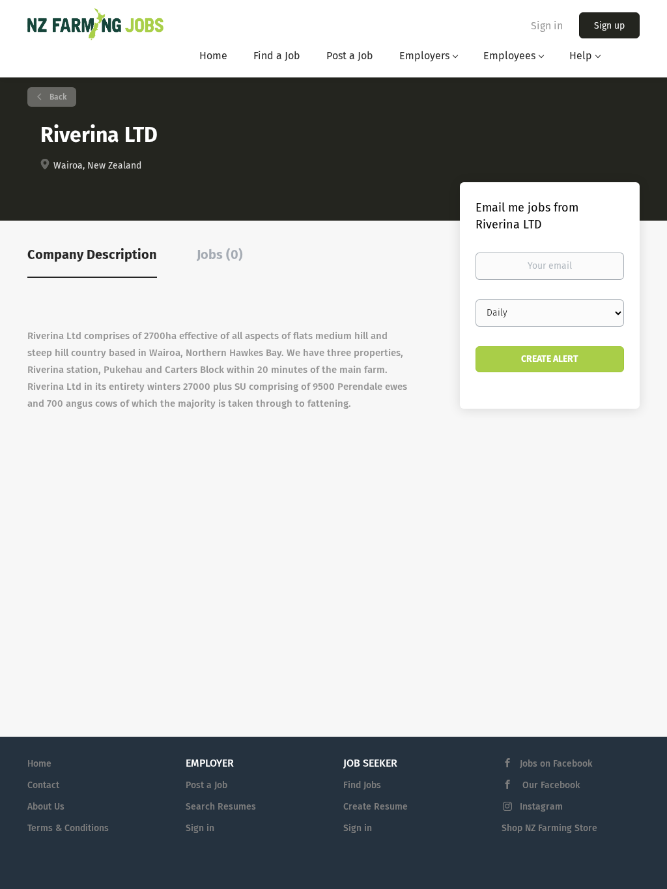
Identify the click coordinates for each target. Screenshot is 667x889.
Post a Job (206, 785)
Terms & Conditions (68, 828)
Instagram (541, 806)
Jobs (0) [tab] (220, 254)
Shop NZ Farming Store (549, 828)
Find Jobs (362, 785)
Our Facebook (550, 785)
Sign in (547, 26)
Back (57, 97)
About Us (45, 806)
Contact (43, 785)
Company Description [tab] (92, 254)
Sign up (609, 25)
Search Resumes (221, 806)
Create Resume (375, 806)
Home (39, 763)
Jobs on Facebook (556, 763)
